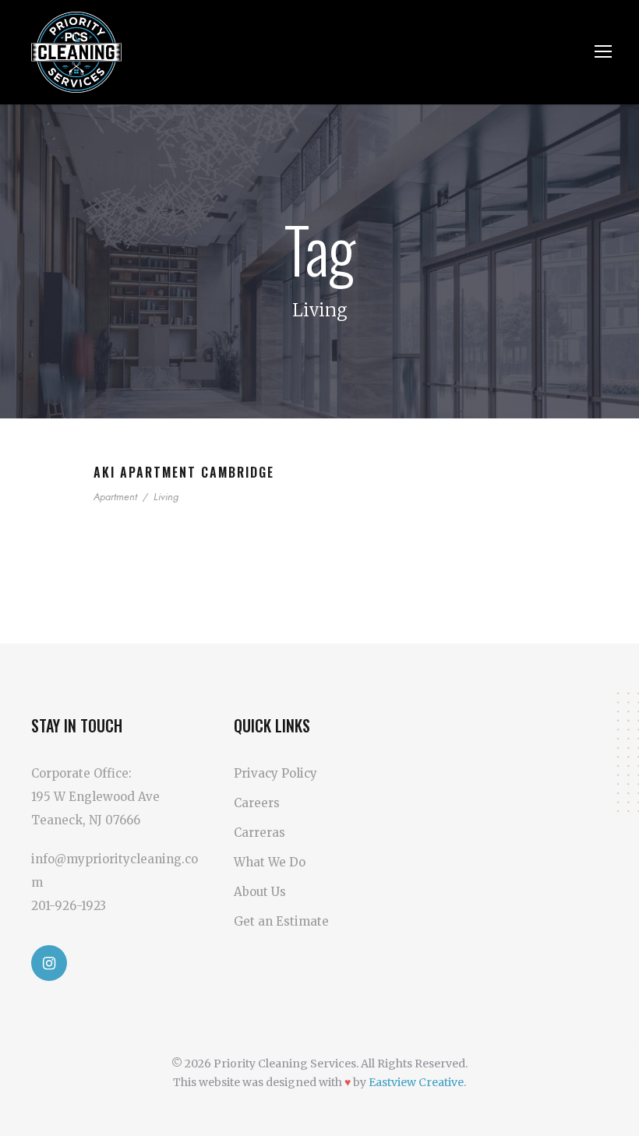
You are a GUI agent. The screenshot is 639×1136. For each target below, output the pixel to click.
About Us (260, 891)
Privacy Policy (275, 773)
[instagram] (49, 963)
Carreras (259, 832)
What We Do (269, 862)
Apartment (115, 496)
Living (166, 496)
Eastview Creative (416, 1082)
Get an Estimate (281, 921)
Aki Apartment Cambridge (184, 472)
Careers (257, 803)
